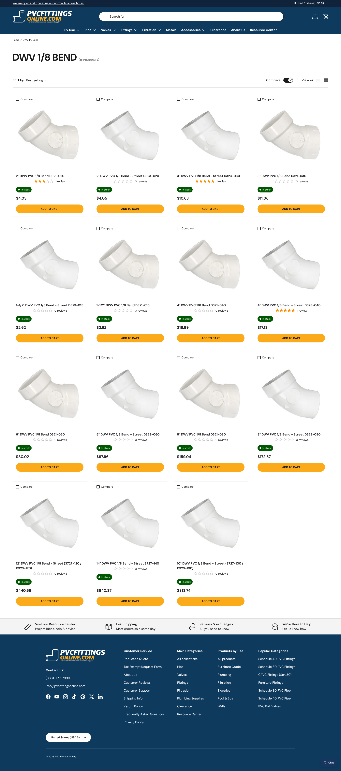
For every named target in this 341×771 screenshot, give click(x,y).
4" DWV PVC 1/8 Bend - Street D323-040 (289, 305)
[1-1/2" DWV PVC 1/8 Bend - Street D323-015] (49, 266)
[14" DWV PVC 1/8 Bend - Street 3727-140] (130, 524)
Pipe (88, 30)
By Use (69, 30)
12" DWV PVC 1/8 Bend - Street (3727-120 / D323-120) (49, 565)
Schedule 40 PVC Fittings (276, 659)
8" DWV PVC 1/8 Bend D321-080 (201, 434)
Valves (106, 30)
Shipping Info (133, 698)
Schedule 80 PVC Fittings (276, 667)
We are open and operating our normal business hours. (48, 3)
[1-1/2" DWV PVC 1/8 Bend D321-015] (130, 266)
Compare (273, 80)
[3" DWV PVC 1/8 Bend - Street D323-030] (211, 137)
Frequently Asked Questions (144, 714)
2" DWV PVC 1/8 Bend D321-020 (40, 176)
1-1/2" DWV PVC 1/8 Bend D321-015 (123, 305)
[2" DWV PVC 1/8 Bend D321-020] (49, 137)
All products (226, 659)
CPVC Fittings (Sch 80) (274, 675)
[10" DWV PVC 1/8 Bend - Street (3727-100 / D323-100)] (211, 524)
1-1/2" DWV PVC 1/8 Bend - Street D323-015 (49, 305)
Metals (171, 30)
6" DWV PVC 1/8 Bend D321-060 (40, 434)
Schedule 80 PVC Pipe (274, 690)
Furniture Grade (229, 667)
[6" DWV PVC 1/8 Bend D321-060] (49, 395)
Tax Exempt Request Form (143, 667)
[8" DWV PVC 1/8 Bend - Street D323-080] (291, 395)
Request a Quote (136, 659)
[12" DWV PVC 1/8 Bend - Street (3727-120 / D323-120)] (49, 524)
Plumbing (224, 675)
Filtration (149, 30)
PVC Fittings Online (65, 756)
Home (16, 40)
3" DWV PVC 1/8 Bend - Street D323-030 (208, 176)
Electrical (224, 690)
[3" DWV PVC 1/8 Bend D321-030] (291, 137)
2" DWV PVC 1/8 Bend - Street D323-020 (127, 176)
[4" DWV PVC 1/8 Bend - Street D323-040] (291, 266)
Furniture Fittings (270, 683)
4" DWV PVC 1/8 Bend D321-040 (201, 305)
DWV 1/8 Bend (30, 40)
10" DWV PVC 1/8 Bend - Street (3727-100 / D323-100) (210, 565)
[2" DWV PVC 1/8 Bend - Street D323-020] (130, 137)
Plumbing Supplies (190, 698)
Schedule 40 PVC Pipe (274, 698)
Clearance (218, 30)
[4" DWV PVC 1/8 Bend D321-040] (211, 266)
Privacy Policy (134, 722)
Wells (221, 706)
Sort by (18, 80)
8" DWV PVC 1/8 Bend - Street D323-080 (289, 434)
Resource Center (263, 30)
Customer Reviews (137, 683)
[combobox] (191, 16)
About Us (238, 30)
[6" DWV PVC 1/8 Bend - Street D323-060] (130, 395)
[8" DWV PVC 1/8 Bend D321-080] (211, 395)
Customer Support (137, 690)
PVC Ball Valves (269, 706)
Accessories (191, 30)
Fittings (127, 30)
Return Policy (133, 706)
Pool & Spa (225, 698)
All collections (187, 659)
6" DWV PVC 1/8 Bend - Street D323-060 (127, 434)
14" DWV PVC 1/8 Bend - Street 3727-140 (127, 563)
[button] (326, 16)
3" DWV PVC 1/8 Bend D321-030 (282, 176)
